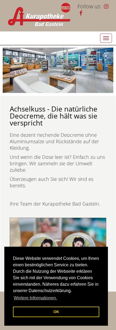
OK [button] (56, 312)
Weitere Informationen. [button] (35, 298)
